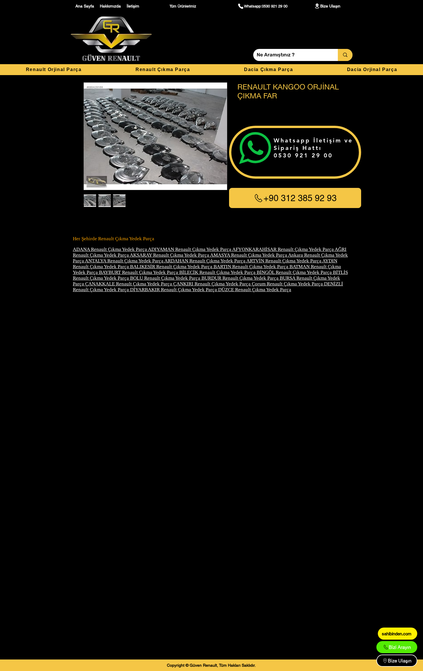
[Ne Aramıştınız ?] (345, 55)
